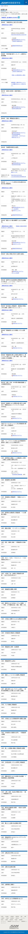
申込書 (16, 919)
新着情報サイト (24, 921)
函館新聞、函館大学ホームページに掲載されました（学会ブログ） (18, 84)
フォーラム (23, 918)
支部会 (2, 919)
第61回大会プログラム (18, 299)
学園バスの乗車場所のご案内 (18, 75)
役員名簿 (11, 919)
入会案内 (2, 918)
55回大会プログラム (17, 435)
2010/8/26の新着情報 (17, 474)
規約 (21, 916)
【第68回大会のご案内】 (7, 58)
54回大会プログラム (17, 452)
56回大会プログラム (17, 418)
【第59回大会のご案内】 (7, 334)
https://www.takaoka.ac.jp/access (18, 34)
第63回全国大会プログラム (19, 242)
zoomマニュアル (17, 210)
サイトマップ (3, 921)
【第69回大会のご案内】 (7, 24)
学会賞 (7, 918)
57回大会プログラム (17, 396)
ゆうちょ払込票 (15, 273)
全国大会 (17, 918)
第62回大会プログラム (18, 271)
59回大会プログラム (17, 347)
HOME (2, 5)
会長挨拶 (12, 916)
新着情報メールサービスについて (13, 921)
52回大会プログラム (17, 491)
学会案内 (6, 916)
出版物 (6, 919)
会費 (25, 916)
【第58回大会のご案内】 (7, 360)
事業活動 (17, 916)
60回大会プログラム (17, 323)
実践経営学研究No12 (17, 248)
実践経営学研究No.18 (17, 45)
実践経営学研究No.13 (17, 215)
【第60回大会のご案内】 (7, 310)
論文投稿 (12, 918)
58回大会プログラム (17, 375)
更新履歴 (20, 919)
